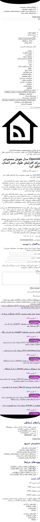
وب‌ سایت (36, 261)
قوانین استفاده (31, 506)
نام (38, 254)
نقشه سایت (32, 508)
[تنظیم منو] (39, 29)
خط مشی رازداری (29, 504)
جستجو (37, 107)
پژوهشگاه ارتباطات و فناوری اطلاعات (27, 300)
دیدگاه (37, 271)
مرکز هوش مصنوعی (7, 302)
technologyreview (26, 240)
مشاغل (33, 510)
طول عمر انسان (8, 300)
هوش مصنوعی (35, 304)
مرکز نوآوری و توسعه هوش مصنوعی (27, 302)
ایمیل (37, 258)
